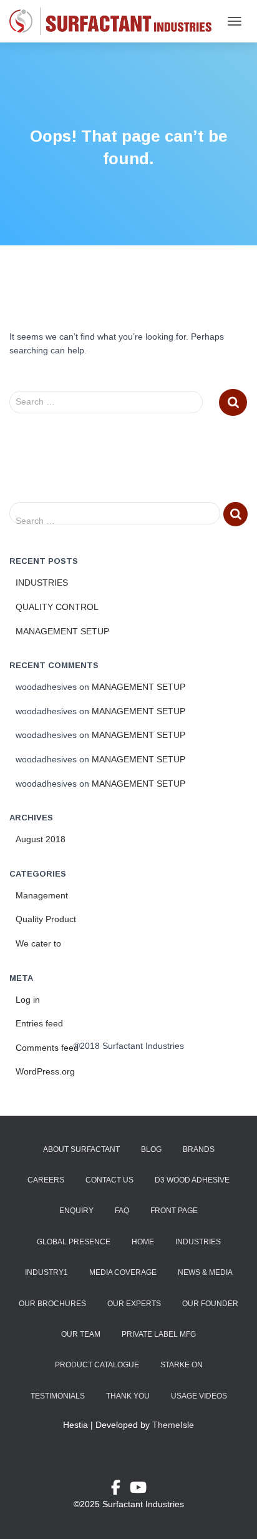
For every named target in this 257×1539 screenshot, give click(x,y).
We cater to (38, 943)
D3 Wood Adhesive (192, 1180)
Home (143, 1241)
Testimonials (58, 1396)
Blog (151, 1149)
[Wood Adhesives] (115, 21)
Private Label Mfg (159, 1334)
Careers (45, 1180)
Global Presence (73, 1241)
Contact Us (109, 1180)
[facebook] (120, 1490)
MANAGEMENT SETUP (62, 631)
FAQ (122, 1210)
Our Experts (134, 1303)
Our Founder (210, 1303)
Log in (28, 1000)
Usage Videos (199, 1396)
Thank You (128, 1396)
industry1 (46, 1272)
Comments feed (47, 1048)
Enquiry (76, 1210)
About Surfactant (81, 1149)
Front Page (174, 1210)
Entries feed (39, 1023)
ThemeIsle (173, 1425)
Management (42, 895)
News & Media (205, 1272)
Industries (198, 1241)
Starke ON (181, 1364)
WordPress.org (45, 1071)
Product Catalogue (97, 1364)
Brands (199, 1149)
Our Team (80, 1334)
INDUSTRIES (42, 583)
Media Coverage (123, 1272)
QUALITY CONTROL (57, 607)
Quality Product (46, 919)
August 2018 (40, 839)
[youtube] (138, 1490)
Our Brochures (52, 1303)
